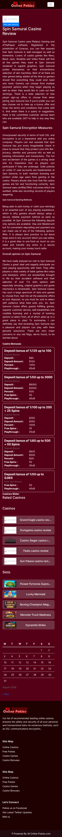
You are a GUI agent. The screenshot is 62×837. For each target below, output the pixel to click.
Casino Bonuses (11, 760)
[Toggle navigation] (50, 4)
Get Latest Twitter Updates (17, 812)
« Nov (5, 694)
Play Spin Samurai (11, 24)
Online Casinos (10, 747)
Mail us (6, 816)
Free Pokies (8, 751)
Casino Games (10, 755)
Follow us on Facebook (14, 808)
